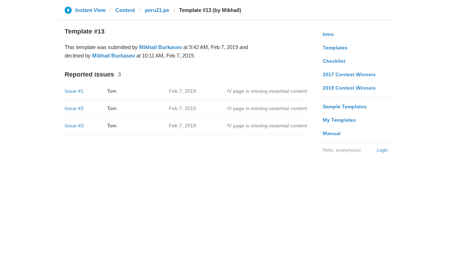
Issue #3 (74, 125)
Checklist (334, 61)
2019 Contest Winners (349, 88)
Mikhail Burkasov (160, 47)
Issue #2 (74, 108)
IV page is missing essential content (267, 91)
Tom (112, 91)
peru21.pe (157, 10)
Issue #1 (74, 91)
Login (382, 150)
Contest (125, 10)
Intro (328, 34)
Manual (331, 133)
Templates (335, 47)
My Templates (339, 120)
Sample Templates (345, 106)
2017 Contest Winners (349, 74)
